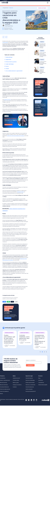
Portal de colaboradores (5, 389)
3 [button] (44, 351)
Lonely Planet (5, 42)
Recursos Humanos (4, 384)
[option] (9, 339)
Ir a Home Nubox (5, 0)
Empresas (11, 7)
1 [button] (40, 351)
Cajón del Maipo (10, 64)
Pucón (7, 66)
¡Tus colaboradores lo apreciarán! (14, 71)
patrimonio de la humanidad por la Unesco (15, 135)
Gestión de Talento (42, 8)
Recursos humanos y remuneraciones (9, 11)
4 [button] (46, 351)
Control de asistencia (4, 391)
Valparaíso (8, 59)
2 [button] (42, 351)
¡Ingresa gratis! (7, 318)
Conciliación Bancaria (4, 386)
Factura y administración (5, 380)
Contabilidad (2, 378)
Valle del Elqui (9, 57)
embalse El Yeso (20, 191)
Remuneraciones (3, 382)
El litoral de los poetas (11, 61)
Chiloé (7, 68)
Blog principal (5, 7)
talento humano (7, 99)
